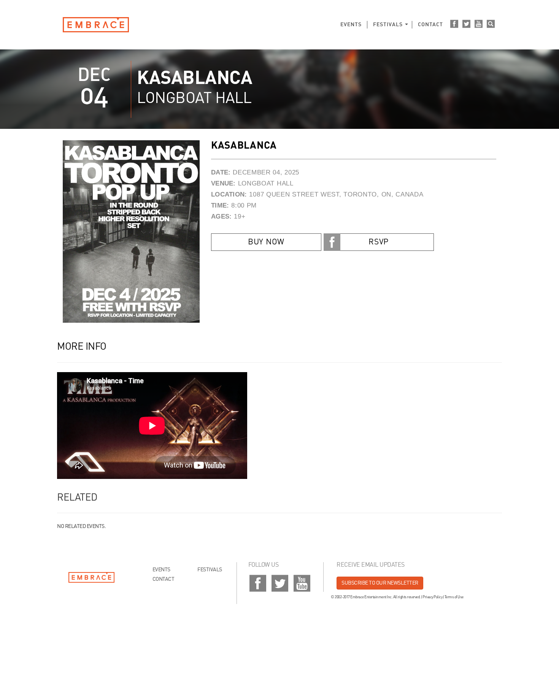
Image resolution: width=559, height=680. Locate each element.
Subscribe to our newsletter (379, 583)
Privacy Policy (432, 597)
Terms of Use (454, 597)
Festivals (388, 24)
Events (351, 24)
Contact (430, 24)
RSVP (378, 242)
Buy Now (266, 242)
